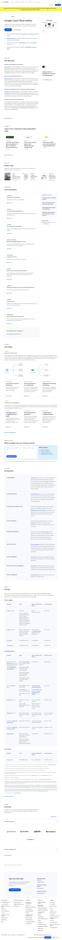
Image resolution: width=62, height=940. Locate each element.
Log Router (33, 477)
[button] (31, 821)
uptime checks (45, 531)
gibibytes (44, 775)
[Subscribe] (47, 937)
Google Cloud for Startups (43, 926)
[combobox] (56, 937)
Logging (32, 34)
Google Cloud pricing (17, 902)
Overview (13, 2)
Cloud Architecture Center (43, 918)
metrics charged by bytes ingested (36, 692)
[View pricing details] (9, 796)
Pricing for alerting (17, 792)
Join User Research (53, 922)
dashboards (33, 523)
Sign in (59, 2)
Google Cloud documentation (41, 906)
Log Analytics (7, 72)
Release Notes (40, 930)
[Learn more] (9, 202)
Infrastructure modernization (28, 903)
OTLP (10, 664)
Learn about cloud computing (41, 912)
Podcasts (51, 910)
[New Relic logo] (24, 831)
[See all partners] (8, 855)
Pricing (26, 2)
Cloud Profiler (34, 566)
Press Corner (52, 913)
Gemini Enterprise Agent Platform (19, 461)
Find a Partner (52, 904)
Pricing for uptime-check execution (45, 779)
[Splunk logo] (37, 831)
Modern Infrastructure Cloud (5, 907)
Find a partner (40, 888)
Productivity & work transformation (29, 915)
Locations (3, 912)
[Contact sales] (17, 29)
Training (39, 920)
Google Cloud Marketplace (43, 910)
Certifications (40, 922)
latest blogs (22, 42)
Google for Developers (42, 924)
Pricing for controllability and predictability (22, 787)
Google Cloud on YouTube (55, 915)
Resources (31, 2)
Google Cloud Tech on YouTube (54, 918)
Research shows (11, 38)
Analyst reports (4, 917)
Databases (28, 905)
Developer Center (53, 911)
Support (38, 2)
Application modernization (31, 907)
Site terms (14, 934)
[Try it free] (8, 29)
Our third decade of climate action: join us (43, 934)
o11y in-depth (33, 42)
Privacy (9, 934)
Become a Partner (53, 906)
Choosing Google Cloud (5, 902)
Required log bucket (52, 764)
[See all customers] (8, 155)
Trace (8, 759)
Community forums (53, 927)
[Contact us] (51, 4)
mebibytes (33, 775)
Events (51, 908)
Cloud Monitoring (8, 78)
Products (22, 2)
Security (27, 912)
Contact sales (40, 882)
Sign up (5, 168)
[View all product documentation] (14, 334)
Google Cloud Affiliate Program (42, 903)
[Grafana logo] (31, 839)
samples (27, 661)
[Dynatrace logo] (11, 831)
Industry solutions (29, 917)
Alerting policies (10, 733)
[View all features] (8, 118)
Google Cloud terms (20, 934)
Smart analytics (29, 909)
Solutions (17, 2)
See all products (41, 893)
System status (40, 928)
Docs (35, 2)
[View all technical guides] (10, 432)
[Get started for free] (15, 889)
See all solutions (29, 923)
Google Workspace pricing (18, 904)
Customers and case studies (5, 915)
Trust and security (4, 904)
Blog (2, 921)
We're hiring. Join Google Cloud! (54, 925)
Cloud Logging (7, 67)
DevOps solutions (29, 919)
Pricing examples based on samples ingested (49, 787)
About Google (4, 934)
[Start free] (58, 4)
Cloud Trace (15, 109)
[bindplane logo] (50, 831)
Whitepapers (3, 919)
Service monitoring (35, 544)
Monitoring (24, 34)
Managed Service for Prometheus (11, 91)
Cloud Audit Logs (34, 575)
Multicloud (3, 909)
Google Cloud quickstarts (42, 908)
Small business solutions (30, 921)
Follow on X (52, 920)
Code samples (40, 916)
